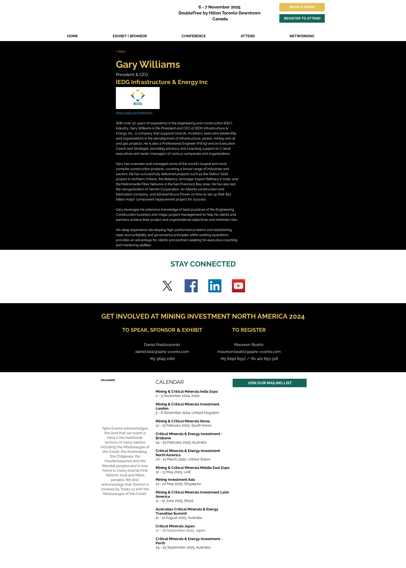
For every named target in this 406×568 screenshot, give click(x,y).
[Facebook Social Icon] (191, 285)
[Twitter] (167, 285)
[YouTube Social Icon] (238, 285)
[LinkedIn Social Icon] (214, 285)
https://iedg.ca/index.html (134, 112)
